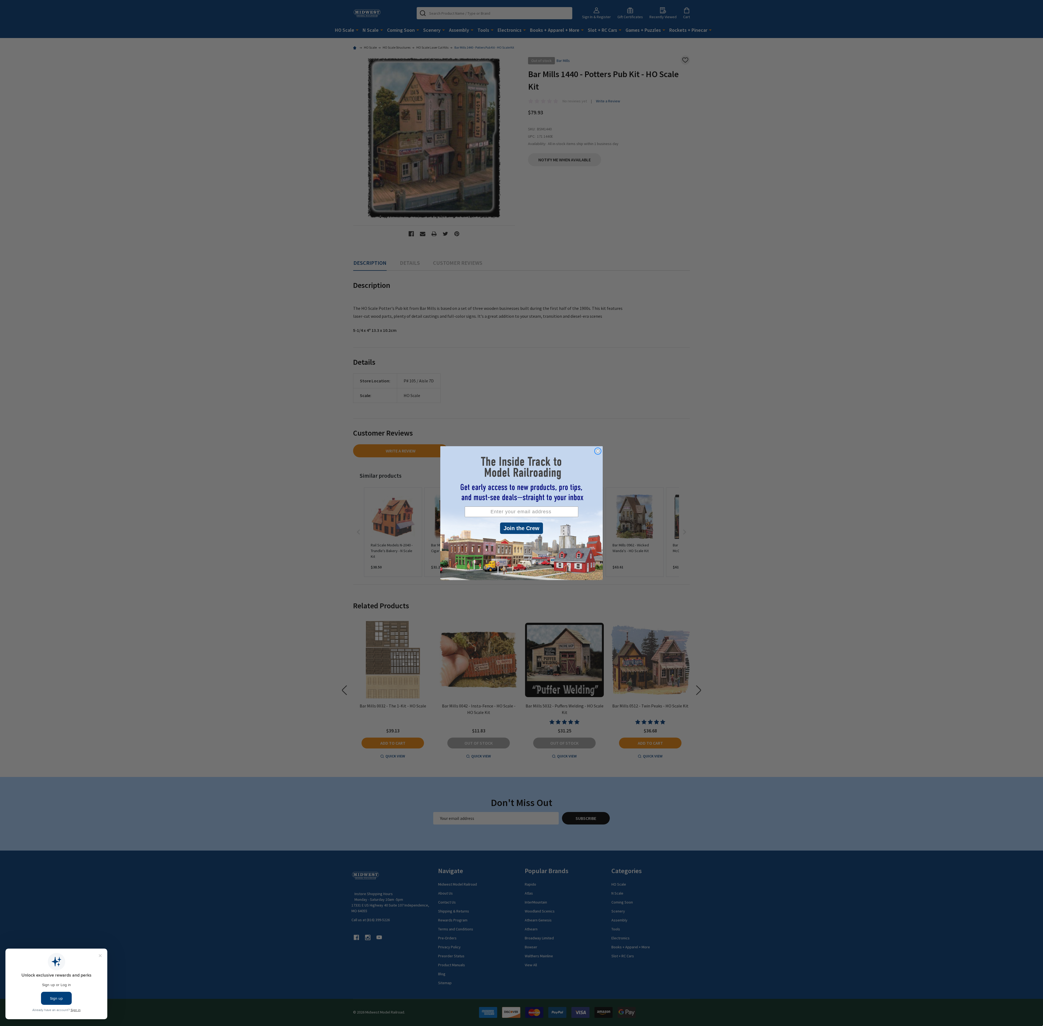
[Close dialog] (598, 451)
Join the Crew (521, 528)
